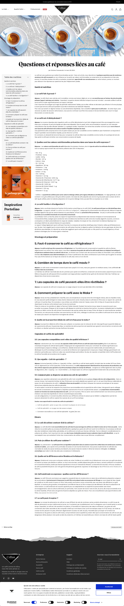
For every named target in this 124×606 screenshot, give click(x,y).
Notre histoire (40, 559)
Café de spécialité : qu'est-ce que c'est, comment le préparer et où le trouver (61, 405)
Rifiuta (109, 592)
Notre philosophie (42, 562)
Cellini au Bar (40, 571)
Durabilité (39, 565)
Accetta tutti (109, 586)
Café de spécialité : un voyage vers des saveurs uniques (54, 408)
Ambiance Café (41, 574)
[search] (112, 9)
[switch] (51, 602)
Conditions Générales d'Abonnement (78, 574)
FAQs (68, 562)
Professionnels (35, 9)
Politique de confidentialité (75, 565)
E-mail (100, 559)
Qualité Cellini (18, 9)
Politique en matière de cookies (76, 568)
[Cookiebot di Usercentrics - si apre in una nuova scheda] (12, 602)
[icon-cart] (120, 9)
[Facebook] (4, 578)
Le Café (4, 9)
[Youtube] (13, 578)
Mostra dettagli (95, 602)
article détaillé (83, 257)
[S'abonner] (120, 559)
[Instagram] (9, 578)
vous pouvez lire (44, 493)
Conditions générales (73, 571)
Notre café (39, 568)
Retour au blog (8, 527)
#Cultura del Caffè (116, 527)
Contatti (69, 559)
